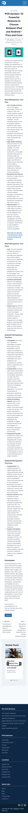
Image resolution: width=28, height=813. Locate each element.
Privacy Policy (6, 796)
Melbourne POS (6, 767)
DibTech (16, 808)
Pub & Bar (5, 752)
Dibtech (12, 610)
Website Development (8, 718)
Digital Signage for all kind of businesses (14, 721)
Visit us (8, 615)
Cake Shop (5, 740)
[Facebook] (19, 805)
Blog (3, 791)
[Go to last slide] (8, 664)
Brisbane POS (6, 774)
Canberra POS (6, 777)
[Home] (5, 39)
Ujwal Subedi (12, 670)
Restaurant (5, 750)
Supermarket (5, 747)
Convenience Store (7, 742)
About (3, 788)
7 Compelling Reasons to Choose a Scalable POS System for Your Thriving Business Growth (20, 629)
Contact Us (5, 799)
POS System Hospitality (9, 713)
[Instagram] (22, 805)
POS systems (14, 10)
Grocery (4, 745)
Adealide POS (6, 772)
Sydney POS (5, 764)
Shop (3, 793)
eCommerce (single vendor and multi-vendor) (13, 724)
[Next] (20, 664)
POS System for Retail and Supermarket (14, 716)
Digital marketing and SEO (9, 728)
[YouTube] (25, 805)
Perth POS (5, 769)
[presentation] (14, 653)
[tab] (12, 680)
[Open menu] (25, 2)
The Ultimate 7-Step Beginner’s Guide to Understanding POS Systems (7, 627)
